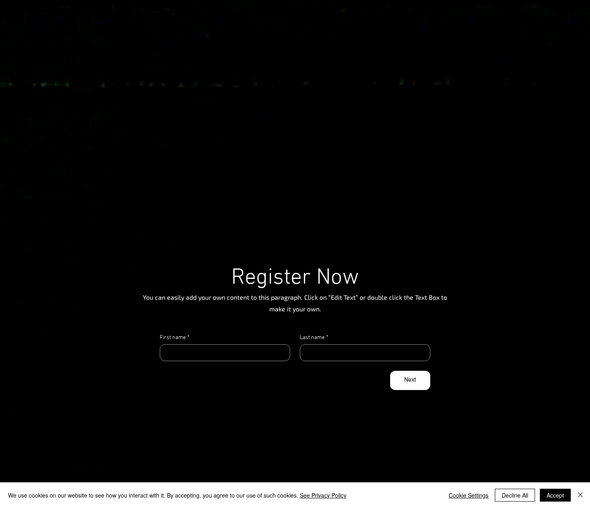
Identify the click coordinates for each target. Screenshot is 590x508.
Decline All (515, 495)
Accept (555, 495)
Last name (314, 337)
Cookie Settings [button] (468, 495)
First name (174, 337)
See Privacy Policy (323, 495)
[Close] (580, 495)
